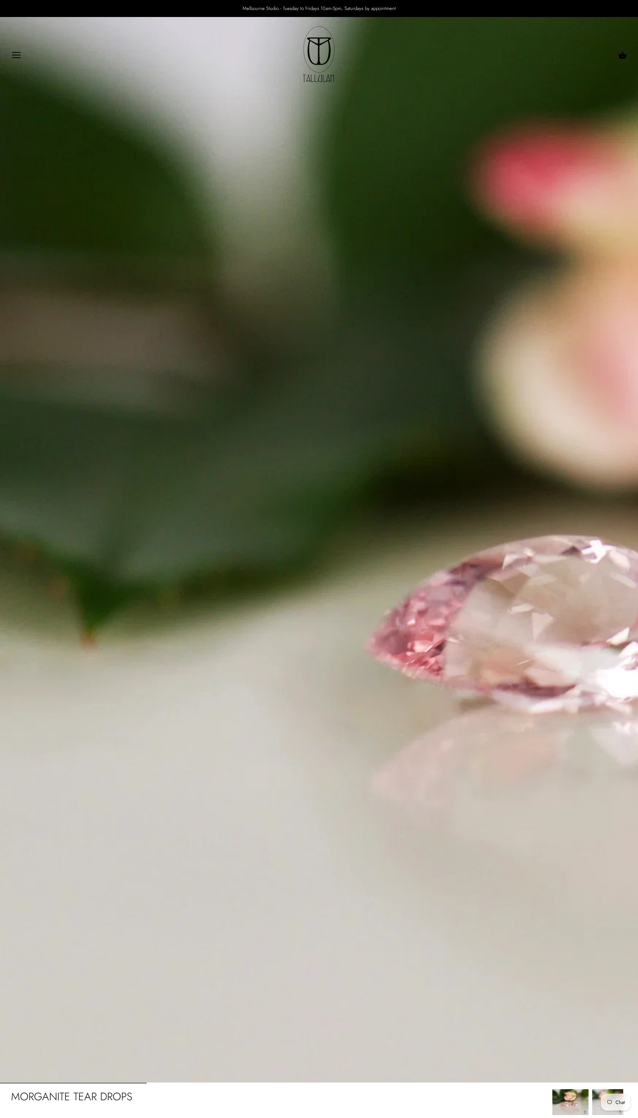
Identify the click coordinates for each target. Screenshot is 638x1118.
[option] (570, 1102)
